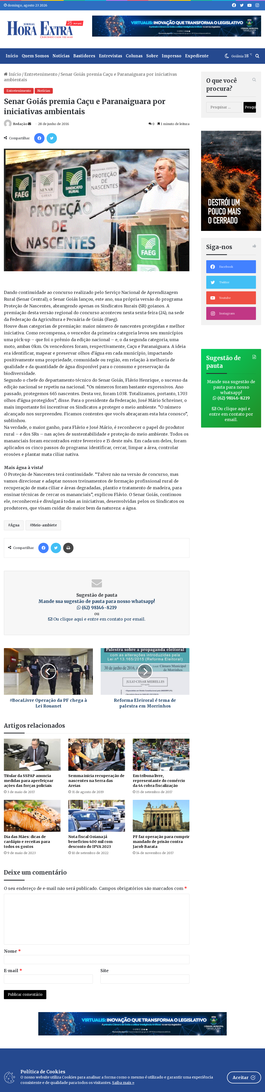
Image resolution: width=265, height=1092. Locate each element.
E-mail (13, 970)
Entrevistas (110, 55)
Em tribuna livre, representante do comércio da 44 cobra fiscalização (159, 780)
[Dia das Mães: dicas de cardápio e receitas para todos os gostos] (32, 816)
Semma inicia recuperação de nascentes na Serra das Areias (96, 780)
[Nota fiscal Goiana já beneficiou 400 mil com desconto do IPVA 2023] (96, 816)
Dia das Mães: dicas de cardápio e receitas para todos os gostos (27, 841)
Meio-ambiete (44, 525)
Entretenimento (40, 74)
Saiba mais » (123, 1082)
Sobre (152, 55)
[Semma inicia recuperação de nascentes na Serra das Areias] (96, 755)
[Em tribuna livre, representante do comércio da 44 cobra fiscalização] (161, 755)
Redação (20, 124)
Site (104, 970)
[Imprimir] (68, 548)
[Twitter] (52, 138)
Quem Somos (35, 55)
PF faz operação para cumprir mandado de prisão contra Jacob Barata (161, 841)
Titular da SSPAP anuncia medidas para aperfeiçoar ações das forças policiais (28, 780)
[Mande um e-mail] (29, 124)
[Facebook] (39, 138)
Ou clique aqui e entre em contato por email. (98, 619)
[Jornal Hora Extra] (44, 29)
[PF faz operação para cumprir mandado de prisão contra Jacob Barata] (161, 816)
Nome (12, 951)
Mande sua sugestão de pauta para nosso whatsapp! (231, 390)
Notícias (61, 55)
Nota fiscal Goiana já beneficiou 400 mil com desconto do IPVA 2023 (90, 841)
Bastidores (84, 55)
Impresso (171, 55)
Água (14, 525)
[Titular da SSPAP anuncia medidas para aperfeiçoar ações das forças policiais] (32, 755)
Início (12, 55)
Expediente (197, 55)
